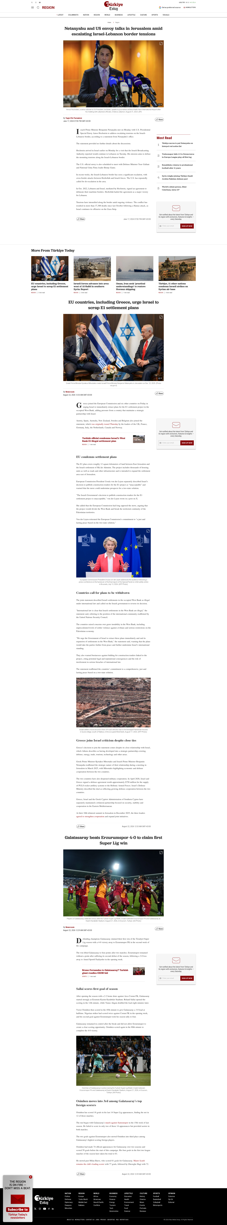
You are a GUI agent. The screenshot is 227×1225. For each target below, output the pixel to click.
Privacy (103, 1219)
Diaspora (68, 1205)
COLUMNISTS (73, 14)
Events (142, 1205)
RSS (117, 1219)
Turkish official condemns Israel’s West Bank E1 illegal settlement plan (103, 439)
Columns (171, 1196)
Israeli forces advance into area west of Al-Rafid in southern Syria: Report (91, 286)
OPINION (171, 1193)
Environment (129, 1202)
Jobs (97, 1219)
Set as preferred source (171, 7)
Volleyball (156, 1202)
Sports (84, 976)
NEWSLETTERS (191, 7)
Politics (67, 1196)
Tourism (112, 1205)
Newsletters (80, 1219)
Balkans (81, 1205)
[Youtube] (44, 1209)
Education (128, 1196)
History (142, 1196)
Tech (111, 1208)
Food (126, 1208)
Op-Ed (170, 1199)
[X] (35, 1209)
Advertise (111, 1219)
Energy (112, 1202)
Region (117, 22)
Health (126, 1199)
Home (109, 22)
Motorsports (157, 1205)
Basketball (157, 1199)
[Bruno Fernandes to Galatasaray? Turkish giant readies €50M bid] (139, 971)
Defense (68, 1199)
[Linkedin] (53, 1209)
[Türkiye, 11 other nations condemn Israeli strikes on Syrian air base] (177, 268)
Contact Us (90, 1219)
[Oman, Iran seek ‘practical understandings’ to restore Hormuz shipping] (134, 268)
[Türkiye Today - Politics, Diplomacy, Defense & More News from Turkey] (113, 6)
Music (142, 1202)
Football (156, 1196)
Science (127, 1211)
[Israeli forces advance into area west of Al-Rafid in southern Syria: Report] (92, 268)
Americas (97, 1199)
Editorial (171, 1202)
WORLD (107, 14)
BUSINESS (119, 14)
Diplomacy (69, 1202)
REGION (97, 14)
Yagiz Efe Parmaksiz (74, 118)
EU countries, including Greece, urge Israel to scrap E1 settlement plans (49, 286)
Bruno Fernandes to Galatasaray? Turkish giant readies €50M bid (105, 971)
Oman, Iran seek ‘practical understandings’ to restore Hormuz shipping (131, 286)
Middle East (83, 1202)
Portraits (143, 1208)
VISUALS (166, 14)
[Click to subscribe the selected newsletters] (187, 226)
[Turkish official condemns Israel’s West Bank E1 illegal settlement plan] (139, 439)
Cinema (143, 1199)
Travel (126, 1205)
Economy (112, 1196)
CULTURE (143, 14)
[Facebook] (49, 1209)
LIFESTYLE (131, 14)
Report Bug (124, 1219)
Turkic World (83, 1199)
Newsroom (70, 392)
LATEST (60, 14)
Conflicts (97, 1205)
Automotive (113, 1211)
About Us (70, 1219)
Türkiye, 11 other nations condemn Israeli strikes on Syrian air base (173, 286)
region (48, 7)
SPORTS (155, 14)
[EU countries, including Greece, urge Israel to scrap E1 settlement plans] (49, 268)
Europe (81, 1196)
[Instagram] (40, 1209)
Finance (112, 1199)
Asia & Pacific (99, 1202)
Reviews (143, 1211)
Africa (96, 1196)
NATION (86, 14)
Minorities (68, 1208)
